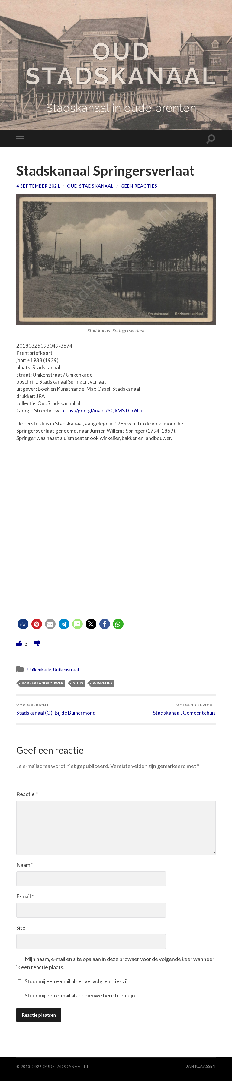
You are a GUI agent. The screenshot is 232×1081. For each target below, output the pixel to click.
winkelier (103, 683)
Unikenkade (39, 669)
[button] (23, 624)
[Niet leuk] (37, 643)
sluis (78, 683)
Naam (24, 864)
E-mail (25, 896)
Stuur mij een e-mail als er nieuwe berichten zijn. (80, 995)
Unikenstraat (66, 669)
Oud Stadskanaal (121, 63)
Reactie (27, 794)
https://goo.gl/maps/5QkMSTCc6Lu (101, 410)
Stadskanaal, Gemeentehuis (184, 709)
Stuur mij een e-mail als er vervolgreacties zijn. (78, 981)
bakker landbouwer (42, 683)
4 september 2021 (38, 185)
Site (20, 927)
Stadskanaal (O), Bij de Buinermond (56, 709)
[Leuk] (19, 643)
